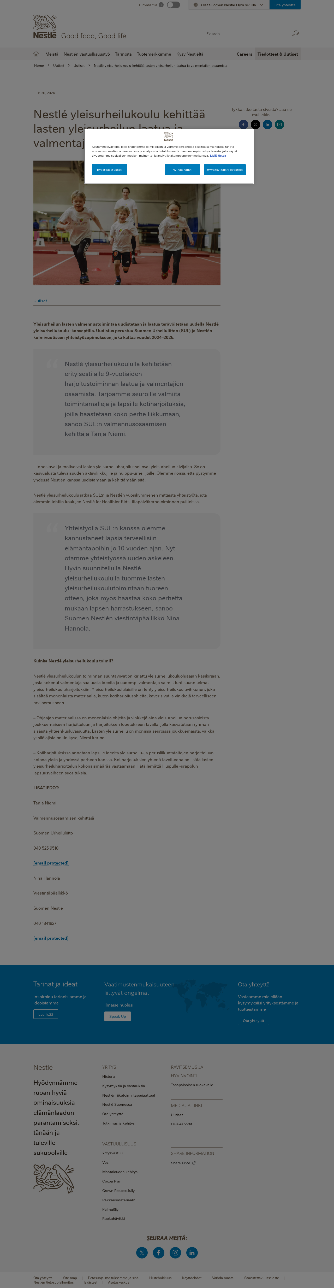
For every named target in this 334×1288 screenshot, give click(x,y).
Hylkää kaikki (182, 170)
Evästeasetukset (109, 170)
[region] (169, 156)
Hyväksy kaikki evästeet (225, 170)
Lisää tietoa (218, 155)
